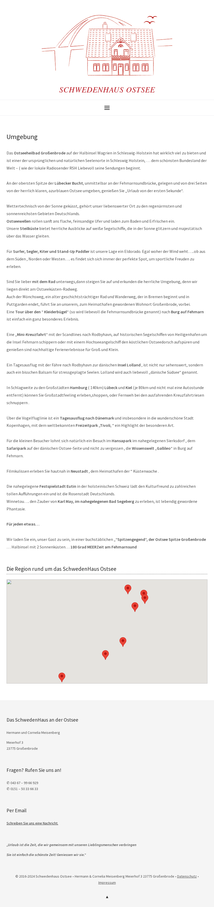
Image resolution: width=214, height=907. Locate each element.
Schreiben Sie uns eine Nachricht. (32, 823)
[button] (134, 607)
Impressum (107, 882)
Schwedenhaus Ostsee (107, 89)
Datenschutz (187, 876)
